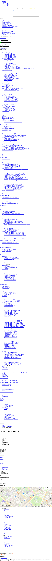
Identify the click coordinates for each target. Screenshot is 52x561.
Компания (4, 407)
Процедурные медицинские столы (10, 143)
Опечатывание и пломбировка (7, 27)
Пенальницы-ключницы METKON (8, 245)
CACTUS (4, 366)
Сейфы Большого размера (6, 114)
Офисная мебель (3, 254)
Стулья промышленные (6, 217)
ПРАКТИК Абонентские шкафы (10, 192)
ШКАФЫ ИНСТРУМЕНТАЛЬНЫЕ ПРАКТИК (12, 364)
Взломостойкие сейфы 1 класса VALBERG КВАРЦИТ (13, 324)
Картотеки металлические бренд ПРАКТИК (12, 165)
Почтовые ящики (5, 24)
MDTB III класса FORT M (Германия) (10, 99)
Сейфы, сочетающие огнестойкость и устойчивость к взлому (13, 88)
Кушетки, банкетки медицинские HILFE (11, 132)
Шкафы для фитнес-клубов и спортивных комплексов (13, 178)
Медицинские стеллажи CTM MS (8, 144)
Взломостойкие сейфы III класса (10, 55)
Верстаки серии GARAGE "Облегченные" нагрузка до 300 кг (13, 214)
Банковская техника (3, 284)
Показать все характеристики (7, 447)
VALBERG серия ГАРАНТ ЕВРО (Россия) (11, 90)
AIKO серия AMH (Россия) (9, 59)
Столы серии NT (7, 268)
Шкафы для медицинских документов (9, 154)
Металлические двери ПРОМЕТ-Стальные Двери (11, 31)
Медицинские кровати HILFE (9, 298)
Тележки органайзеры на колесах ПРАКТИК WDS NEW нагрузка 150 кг (17, 226)
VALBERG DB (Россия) (8, 112)
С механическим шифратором (7, 117)
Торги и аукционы (7, 406)
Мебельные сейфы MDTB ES (9, 315)
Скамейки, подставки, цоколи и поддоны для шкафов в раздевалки (14, 183)
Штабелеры (4, 390)
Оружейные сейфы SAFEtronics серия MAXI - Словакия (14, 371)
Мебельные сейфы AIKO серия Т (10, 292)
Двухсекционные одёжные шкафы (10, 172)
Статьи (5, 513)
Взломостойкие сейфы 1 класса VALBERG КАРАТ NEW (14, 323)
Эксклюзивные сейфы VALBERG (10, 348)
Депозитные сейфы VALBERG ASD (10, 333)
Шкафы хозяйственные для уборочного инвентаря (13, 181)
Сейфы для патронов (8, 80)
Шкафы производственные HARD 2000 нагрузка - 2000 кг (14, 238)
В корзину (2, 455)
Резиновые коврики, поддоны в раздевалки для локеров (14, 186)
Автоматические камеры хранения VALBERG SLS (13, 321)
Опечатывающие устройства (7, 250)
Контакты (4, 420)
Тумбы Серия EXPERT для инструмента (11, 230)
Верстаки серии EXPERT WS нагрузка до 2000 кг (11, 213)
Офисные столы (5, 265)
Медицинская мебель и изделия (7, 21)
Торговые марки (5, 29)
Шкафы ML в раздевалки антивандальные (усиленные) (14, 173)
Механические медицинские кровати (10, 140)
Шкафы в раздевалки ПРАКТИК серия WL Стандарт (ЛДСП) (15, 174)
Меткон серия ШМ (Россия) (9, 94)
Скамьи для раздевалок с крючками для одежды (12, 188)
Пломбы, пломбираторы (6, 251)
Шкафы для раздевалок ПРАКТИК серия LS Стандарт (13, 175)
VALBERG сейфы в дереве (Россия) (10, 103)
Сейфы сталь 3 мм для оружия (9, 76)
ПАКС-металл (4, 375)
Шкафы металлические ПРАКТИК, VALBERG (12, 161)
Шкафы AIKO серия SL (8, 163)
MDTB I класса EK (7, 303)
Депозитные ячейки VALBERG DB (10, 336)
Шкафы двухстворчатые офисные (10, 273)
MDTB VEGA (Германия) (8, 84)
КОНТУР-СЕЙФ (5, 376)
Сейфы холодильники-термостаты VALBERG (10, 151)
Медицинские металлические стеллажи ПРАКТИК (13, 145)
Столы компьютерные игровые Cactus (11, 267)
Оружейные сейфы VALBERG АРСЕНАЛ (11, 342)
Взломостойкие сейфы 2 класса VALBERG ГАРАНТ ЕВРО (14, 325)
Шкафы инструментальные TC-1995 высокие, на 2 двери (14, 233)
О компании (6, 408)
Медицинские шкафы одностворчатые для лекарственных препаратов (16, 148)
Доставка (6, 403)
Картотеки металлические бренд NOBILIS (11, 167)
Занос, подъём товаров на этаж (9, 412)
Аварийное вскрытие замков (9, 415)
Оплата (5, 402)
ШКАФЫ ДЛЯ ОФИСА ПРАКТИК (10, 361)
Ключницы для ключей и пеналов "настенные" (10, 26)
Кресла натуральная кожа (8, 261)
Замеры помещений (7, 417)
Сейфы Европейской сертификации (8, 95)
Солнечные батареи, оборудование (8, 532)
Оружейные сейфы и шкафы (7, 70)
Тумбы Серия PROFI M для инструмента (11, 228)
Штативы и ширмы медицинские (8, 155)
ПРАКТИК (6, 129)
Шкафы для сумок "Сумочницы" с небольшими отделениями (15, 177)
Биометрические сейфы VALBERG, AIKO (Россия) (13, 122)
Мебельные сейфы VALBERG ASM (10, 338)
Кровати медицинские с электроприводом (11, 139)
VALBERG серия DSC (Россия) (9, 110)
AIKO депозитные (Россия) (9, 108)
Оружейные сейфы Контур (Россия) (10, 75)
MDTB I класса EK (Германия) (9, 96)
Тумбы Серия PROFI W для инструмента (11, 229)
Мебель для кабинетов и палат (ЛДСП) (9, 133)
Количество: (2, 451)
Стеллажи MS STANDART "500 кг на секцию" (10, 198)
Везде (3, 19)
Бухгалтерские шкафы (6, 162)
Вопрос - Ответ (5, 469)
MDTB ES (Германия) (8, 62)
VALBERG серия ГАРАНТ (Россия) (10, 89)
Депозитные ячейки (5, 111)
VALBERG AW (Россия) (8, 85)
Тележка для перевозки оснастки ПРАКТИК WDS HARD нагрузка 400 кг (17, 224)
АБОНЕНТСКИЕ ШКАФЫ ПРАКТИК (11, 352)
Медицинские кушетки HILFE (9, 299)
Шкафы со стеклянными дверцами (10, 279)
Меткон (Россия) (7, 65)
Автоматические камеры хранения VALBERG (12, 319)
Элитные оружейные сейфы (9, 77)
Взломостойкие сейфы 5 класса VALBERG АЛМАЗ (13, 329)
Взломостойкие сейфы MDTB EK (10, 312)
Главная (3, 425)
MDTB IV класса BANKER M (9, 307)
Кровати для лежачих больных (9, 138)
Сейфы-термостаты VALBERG (9, 347)
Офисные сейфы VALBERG (9, 344)
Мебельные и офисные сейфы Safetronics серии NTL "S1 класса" (15, 372)
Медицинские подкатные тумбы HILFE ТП (12, 300)
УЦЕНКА (4, 34)
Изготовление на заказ (8, 416)
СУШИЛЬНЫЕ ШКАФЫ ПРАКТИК (10, 359)
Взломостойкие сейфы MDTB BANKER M (11, 309)
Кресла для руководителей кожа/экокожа (11, 258)
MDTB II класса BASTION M (9, 305)
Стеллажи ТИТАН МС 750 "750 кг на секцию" (10, 200)
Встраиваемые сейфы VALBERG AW (10, 331)
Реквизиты (6, 514)
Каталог (3, 50)
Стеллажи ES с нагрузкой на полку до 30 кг (10, 197)
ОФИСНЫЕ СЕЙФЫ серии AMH (10, 293)
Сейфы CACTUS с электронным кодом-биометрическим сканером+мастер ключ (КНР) (19, 68)
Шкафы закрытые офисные (9, 277)
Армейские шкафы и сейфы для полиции (11, 78)
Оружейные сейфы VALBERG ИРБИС (11, 343)
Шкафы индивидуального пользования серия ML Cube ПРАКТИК (16, 179)
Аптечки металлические (6, 126)
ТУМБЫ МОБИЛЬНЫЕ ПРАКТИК (10, 360)
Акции (1, 400)
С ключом (4, 116)
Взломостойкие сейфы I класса (9, 53)
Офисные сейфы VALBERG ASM (10, 345)
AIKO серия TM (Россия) (8, 60)
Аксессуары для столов (8, 266)
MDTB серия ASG (7, 316)
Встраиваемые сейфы (6, 83)
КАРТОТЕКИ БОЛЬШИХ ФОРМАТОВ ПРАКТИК (13, 355)
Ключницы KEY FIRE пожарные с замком (9, 242)
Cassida (3, 373)
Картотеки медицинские (6, 130)
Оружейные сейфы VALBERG (9, 341)
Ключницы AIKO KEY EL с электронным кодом (10, 243)
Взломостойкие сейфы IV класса (10, 56)
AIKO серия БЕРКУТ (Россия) (9, 74)
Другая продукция (7, 529)
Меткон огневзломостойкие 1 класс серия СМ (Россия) (14, 91)
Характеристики (5, 467)
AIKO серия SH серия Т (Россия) (10, 92)
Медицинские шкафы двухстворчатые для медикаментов (14, 147)
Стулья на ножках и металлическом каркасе (12, 263)
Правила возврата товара (8, 405)
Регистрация (6, 5)
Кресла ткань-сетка (7, 262)
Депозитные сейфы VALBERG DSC (10, 334)
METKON (4, 374)
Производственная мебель (7, 25)
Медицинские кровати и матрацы (8, 137)
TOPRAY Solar (5, 368)
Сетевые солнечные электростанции (8, 395)
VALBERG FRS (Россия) (8, 87)
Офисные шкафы (5, 272)
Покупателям (4, 401)
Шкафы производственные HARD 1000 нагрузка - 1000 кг (14, 237)
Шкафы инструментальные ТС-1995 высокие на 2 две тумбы (15, 235)
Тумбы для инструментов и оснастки (8, 227)
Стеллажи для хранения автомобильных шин (10, 203)
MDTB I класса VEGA (8, 304)
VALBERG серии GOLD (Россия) (10, 104)
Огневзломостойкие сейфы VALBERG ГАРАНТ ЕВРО (14, 339)
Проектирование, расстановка (9, 418)
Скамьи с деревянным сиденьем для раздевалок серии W (14, 189)
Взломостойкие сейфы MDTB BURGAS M (11, 311)
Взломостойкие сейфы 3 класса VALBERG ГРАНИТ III (14, 327)
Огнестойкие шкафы (6, 159)
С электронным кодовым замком (8, 118)
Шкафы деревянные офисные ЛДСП (10, 274)
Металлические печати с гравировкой (9, 249)
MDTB (3, 302)
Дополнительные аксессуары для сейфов (9, 113)
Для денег (4, 119)
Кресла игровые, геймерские (9, 259)
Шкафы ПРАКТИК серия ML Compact (11, 180)
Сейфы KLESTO (5, 369)
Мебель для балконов (6, 193)
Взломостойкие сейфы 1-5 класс (8, 52)
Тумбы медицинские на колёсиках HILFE (11, 153)
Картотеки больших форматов (7, 168)
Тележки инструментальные (7, 223)
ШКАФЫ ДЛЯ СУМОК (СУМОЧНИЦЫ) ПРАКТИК (13, 363)
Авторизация (6, 4)
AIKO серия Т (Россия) (8, 61)
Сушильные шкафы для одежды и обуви (9, 218)
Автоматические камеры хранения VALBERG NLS (13, 320)
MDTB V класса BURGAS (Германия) (11, 101)
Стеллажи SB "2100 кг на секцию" (8, 201)
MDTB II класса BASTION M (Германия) (11, 98)
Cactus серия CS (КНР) (8, 93)
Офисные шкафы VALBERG (9, 346)
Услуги (3, 411)
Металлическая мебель (6, 22)
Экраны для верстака (8, 212)
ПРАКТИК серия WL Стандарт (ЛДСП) (11, 282)
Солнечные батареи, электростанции (8, 33)
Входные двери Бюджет (6, 384)
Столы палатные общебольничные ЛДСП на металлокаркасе (15, 135)
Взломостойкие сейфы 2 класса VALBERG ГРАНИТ (13, 326)
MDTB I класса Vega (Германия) (10, 97)
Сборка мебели (7, 413)
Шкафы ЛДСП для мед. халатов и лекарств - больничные (14, 136)
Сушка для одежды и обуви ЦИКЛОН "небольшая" (13, 221)
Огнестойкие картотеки (6, 105)
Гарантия (6, 404)
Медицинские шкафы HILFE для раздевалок (12, 301)
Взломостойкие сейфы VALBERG (10, 330)
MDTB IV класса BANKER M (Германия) (11, 100)
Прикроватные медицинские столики (11, 142)
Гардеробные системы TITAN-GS (8, 379)
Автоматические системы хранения (7, 528)
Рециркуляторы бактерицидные (7, 150)
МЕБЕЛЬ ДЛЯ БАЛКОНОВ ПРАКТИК (11, 357)
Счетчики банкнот (5, 286)
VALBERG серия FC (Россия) (9, 106)
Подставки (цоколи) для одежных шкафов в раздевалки (14, 185)
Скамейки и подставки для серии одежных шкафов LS (13, 187)
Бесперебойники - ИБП (6, 396)
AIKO (3, 291)
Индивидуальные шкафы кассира (8, 190)
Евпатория (6, 421)
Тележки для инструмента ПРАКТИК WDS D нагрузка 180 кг (15, 225)
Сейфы (3, 20)
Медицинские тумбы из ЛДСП (9, 134)
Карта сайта (6, 515)
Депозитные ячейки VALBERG (9, 335)
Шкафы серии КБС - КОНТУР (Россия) (11, 66)
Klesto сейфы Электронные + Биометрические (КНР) (13, 67)
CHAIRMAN (4, 367)
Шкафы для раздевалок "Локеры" (8, 171)
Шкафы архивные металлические (8, 160)
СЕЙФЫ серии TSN (8, 294)
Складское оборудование (6, 32)
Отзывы (4, 468)
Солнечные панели (5, 393)
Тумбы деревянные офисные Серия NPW (11, 270)
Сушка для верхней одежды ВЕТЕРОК (11, 219)
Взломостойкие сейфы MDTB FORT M (11, 313)
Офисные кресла (5, 256)
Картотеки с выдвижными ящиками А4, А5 (10, 164)
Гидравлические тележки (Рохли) (8, 389)
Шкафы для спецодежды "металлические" (11, 176)
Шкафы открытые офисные (9, 278)
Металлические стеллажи (6, 23)
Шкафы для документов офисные (10, 275)
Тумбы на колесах (7, 271)
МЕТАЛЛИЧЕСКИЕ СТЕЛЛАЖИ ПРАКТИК (12, 358)
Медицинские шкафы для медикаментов (9, 146)
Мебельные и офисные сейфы (7, 58)
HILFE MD (6, 127)
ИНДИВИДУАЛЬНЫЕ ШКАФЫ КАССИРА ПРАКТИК (14, 354)
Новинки (2, 399)
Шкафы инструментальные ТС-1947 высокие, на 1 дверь (14, 234)
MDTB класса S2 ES (8, 308)
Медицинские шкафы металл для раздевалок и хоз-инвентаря (13, 149)
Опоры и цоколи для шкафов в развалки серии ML (13, 184)
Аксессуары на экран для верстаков (8, 211)
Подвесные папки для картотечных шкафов (12, 166)
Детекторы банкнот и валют (7, 287)
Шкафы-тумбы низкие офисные (10, 280)
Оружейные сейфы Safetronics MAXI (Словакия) (12, 73)
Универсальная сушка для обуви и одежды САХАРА (13, 222)
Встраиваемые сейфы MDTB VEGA (10, 314)
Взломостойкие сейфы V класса (10, 57)
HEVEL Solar (4, 296)
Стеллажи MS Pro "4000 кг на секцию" (9, 202)
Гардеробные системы (6, 30)
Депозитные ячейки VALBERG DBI (10, 337)
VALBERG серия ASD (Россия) (9, 109)
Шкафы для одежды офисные (9, 276)
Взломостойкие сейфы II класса (9, 54)
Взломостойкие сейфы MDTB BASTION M (12, 310)
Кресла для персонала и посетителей (10, 257)
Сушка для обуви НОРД (8, 220)
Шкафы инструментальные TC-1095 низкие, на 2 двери (14, 232)
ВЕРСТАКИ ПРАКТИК (8, 353)
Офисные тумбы (5, 269)
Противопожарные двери (6, 385)
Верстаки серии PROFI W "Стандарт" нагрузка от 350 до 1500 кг (13, 216)
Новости (5, 409)
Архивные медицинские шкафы (8, 128)
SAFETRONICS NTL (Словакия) (10, 63)
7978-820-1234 (3, 38)
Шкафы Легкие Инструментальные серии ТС (10, 231)
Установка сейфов (7, 414)
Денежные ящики (5, 288)
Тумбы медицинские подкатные (8, 152)
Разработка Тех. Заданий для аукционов (11, 419)
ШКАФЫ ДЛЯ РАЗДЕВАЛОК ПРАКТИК (11, 362)
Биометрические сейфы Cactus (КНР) (10, 121)
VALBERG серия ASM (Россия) (10, 64)
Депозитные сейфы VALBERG (9, 332)
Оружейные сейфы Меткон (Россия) (10, 72)
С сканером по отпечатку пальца (8, 120)
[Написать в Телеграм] (1, 46)
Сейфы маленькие (5, 115)
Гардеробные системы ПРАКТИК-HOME (9, 380)
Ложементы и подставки (8, 79)
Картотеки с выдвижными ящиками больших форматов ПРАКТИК (16, 169)
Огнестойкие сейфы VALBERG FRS (10, 340)
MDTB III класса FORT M (8, 306)
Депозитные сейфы (5, 107)
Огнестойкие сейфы (5, 86)
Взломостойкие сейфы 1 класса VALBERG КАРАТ (13, 322)
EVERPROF (4, 295)
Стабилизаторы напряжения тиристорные (9, 394)
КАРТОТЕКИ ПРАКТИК (8, 356)
